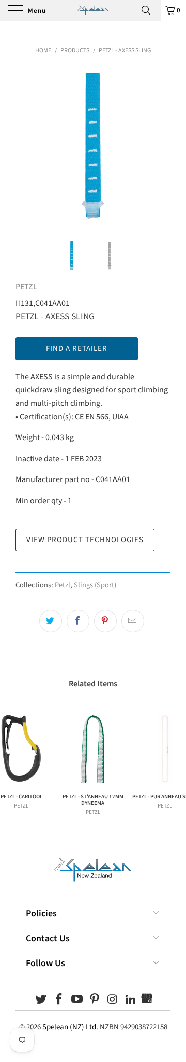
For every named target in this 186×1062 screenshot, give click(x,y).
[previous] (25, 145)
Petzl (62, 584)
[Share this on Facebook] (78, 621)
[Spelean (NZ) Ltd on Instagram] (113, 1000)
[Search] (150, 10)
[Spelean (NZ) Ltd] (93, 10)
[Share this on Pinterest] (105, 621)
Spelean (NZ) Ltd (69, 1027)
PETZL (26, 286)
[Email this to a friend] (132, 621)
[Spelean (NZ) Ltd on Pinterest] (95, 1000)
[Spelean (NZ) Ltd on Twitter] (41, 1000)
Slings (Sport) (95, 584)
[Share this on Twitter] (50, 621)
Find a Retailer (76, 348)
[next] (160, 145)
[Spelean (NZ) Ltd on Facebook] (59, 1000)
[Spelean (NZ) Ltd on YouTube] (77, 1000)
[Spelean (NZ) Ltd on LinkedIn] (130, 1000)
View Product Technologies (85, 539)
